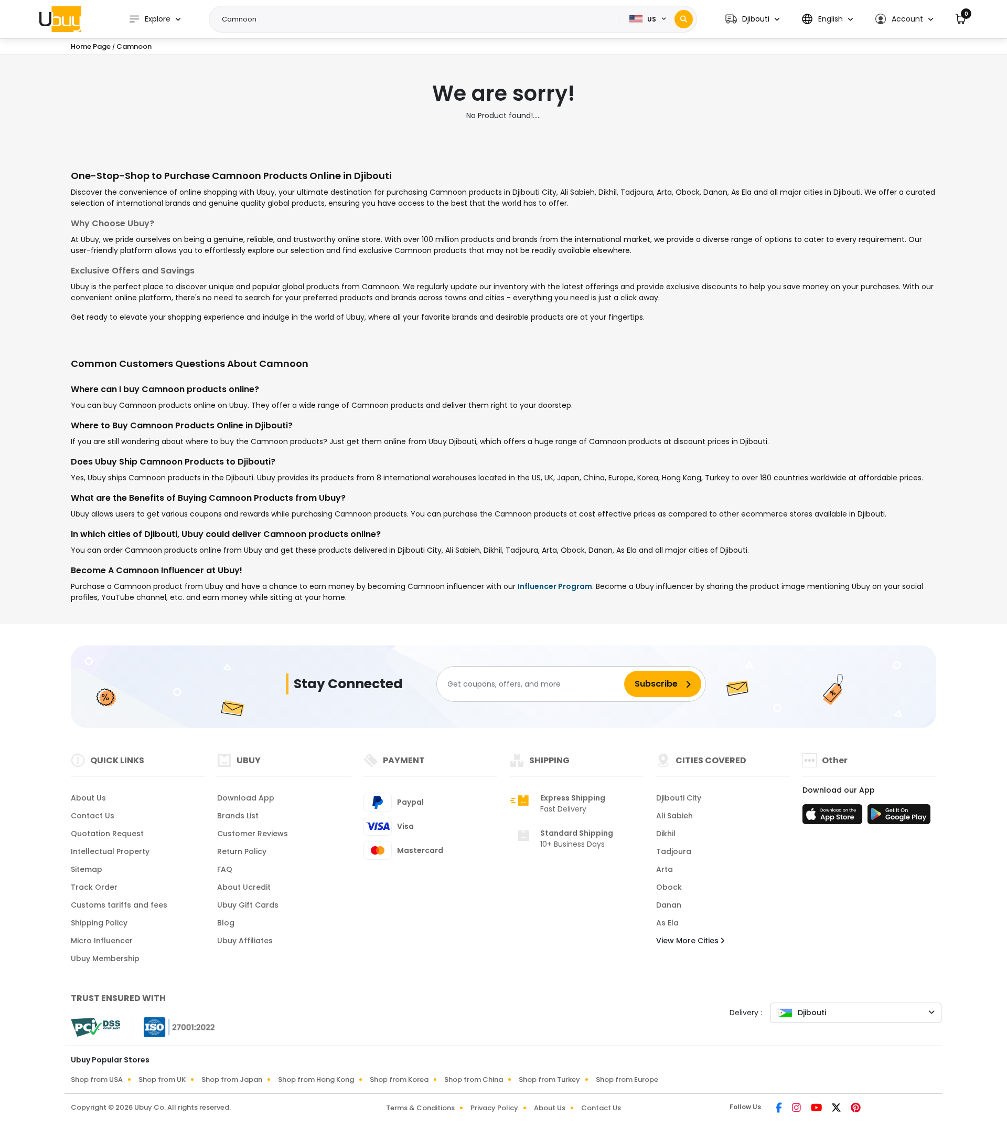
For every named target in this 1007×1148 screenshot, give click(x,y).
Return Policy (241, 851)
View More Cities (688, 940)
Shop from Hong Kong (316, 1079)
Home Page (91, 46)
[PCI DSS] (95, 1027)
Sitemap (86, 869)
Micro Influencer (102, 940)
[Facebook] (780, 1108)
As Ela (667, 923)
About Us (88, 798)
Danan (668, 905)
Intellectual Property (110, 851)
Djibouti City (678, 798)
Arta (664, 869)
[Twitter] (837, 1108)
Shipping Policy (99, 923)
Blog (225, 923)
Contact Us (92, 815)
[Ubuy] (60, 19)
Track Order (94, 887)
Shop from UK (162, 1079)
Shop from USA (97, 1079)
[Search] (683, 19)
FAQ (224, 869)
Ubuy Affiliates (245, 940)
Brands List (238, 815)
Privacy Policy (494, 1108)
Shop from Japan (231, 1079)
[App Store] (833, 817)
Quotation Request (107, 833)
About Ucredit (244, 887)
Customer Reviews (252, 833)
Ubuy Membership (105, 958)
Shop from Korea (399, 1079)
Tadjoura (673, 851)
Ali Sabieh (674, 815)
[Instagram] (797, 1108)
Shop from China (473, 1079)
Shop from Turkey (549, 1079)
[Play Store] (898, 817)
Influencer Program (555, 586)
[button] (752, 19)
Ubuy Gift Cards (247, 905)
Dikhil (666, 833)
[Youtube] (817, 1108)
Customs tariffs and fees (119, 905)
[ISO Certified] (174, 1026)
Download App (245, 798)
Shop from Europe (627, 1079)
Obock (669, 887)
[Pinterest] (856, 1108)
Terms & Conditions (420, 1108)
